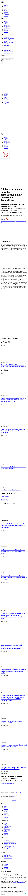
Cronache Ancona (8, 53)
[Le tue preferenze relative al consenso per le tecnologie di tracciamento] (25, 893)
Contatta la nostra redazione (7, 783)
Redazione (6, 37)
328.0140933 (17, 792)
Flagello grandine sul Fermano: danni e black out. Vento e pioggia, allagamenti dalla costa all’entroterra (13, 698)
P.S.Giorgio (6, 25)
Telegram (14, 800)
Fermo (5, 21)
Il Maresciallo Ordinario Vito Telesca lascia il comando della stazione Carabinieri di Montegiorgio (14, 525)
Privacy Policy (7, 44)
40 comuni (6, 14)
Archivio (6, 16)
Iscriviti (16, 874)
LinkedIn (6, 867)
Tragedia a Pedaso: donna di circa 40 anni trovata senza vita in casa (14, 745)
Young (5, 10)
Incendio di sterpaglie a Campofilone (12, 490)
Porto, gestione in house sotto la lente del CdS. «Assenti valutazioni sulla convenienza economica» (14, 430)
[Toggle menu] (2, 63)
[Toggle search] (2, 134)
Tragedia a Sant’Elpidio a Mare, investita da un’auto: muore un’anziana (13, 768)
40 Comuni (6, 102)
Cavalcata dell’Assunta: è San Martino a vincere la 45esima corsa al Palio (14, 577)
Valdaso (5, 29)
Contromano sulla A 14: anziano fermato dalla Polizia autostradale (13, 467)
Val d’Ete (6, 32)
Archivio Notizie (5, 496)
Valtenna (6, 30)
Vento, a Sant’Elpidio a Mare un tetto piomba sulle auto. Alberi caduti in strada (13, 365)
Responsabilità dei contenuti (10, 39)
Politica (5, 9)
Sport (5, 6)
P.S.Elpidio (6, 22)
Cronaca (6, 5)
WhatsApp (14, 796)
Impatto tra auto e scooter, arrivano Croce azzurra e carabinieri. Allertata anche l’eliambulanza (13, 399)
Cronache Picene (8, 50)
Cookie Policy (7, 45)
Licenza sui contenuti (9, 38)
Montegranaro (7, 26)
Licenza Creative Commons (18, 882)
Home (2, 1)
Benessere (6, 12)
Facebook (6, 864)
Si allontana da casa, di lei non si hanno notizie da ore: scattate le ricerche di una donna (13, 551)
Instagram (6, 868)
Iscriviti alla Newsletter (9, 42)
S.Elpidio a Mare (8, 23)
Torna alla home (4, 500)
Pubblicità (6, 41)
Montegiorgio (4, 499)
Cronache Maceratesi (9, 51)
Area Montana (7, 28)
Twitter (5, 865)
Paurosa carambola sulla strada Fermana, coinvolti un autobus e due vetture (13, 671)
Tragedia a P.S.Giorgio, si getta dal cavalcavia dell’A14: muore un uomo (12, 722)
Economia (6, 8)
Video (5, 13)
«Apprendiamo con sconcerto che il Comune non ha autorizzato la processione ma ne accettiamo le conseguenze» (14, 646)
